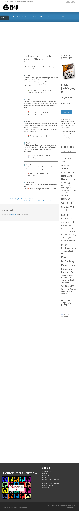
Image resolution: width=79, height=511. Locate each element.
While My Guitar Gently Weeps (50, 479)
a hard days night (71, 179)
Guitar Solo (65, 207)
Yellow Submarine (66, 291)
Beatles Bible (45, 487)
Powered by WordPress (53, 505)
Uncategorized (26, 17)
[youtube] (74, 2)
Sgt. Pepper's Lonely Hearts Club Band (67, 277)
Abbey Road (66, 165)
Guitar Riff (67, 202)
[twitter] (69, 2)
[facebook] (67, 2)
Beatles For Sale (69, 190)
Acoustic (66, 168)
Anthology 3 (65, 188)
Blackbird (44, 473)
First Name (64, 99)
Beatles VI (64, 193)
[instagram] (72, 2)
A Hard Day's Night (67, 176)
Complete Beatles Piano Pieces (51, 483)
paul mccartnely (72, 254)
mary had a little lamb (70, 242)
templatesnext (71, 507)
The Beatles (66, 283)
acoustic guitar (66, 172)
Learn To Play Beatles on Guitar (11, 17)
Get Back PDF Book (47, 485)
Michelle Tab (45, 475)
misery (69, 248)
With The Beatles (68, 289)
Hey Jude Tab (46, 477)
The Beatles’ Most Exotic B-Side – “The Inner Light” (37, 201)
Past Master (65, 251)
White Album (67, 286)
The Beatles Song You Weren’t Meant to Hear (20, 199)
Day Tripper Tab (46, 471)
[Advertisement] (39, 36)
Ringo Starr (68, 269)
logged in (13, 214)
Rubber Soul (65, 275)
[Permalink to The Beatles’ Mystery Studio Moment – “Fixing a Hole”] (24, 62)
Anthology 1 (66, 182)
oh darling (74, 248)
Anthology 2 (65, 185)
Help (72, 206)
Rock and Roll (68, 272)
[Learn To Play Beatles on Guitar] (10, 7)
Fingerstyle (71, 193)
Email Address (66, 103)
